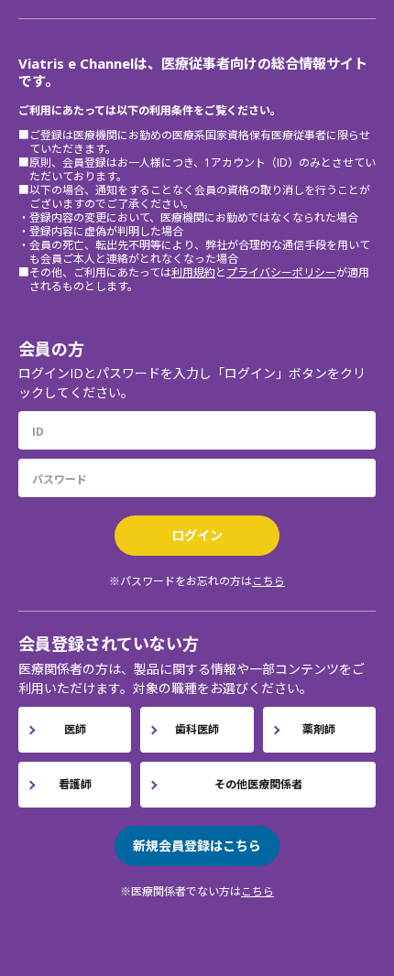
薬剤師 (318, 729)
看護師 (75, 784)
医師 (75, 729)
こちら (268, 581)
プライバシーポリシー (281, 272)
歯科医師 (197, 729)
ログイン (197, 535)
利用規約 (193, 272)
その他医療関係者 (258, 784)
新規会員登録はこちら (197, 845)
